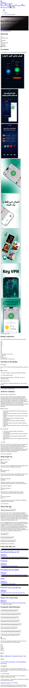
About (2, 682)
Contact (8, 682)
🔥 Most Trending (11, 661)
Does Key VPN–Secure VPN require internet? (10, 614)
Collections (19, 5)
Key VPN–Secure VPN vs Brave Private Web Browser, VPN (14, 557)
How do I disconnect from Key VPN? (8, 628)
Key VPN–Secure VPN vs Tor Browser (9, 566)
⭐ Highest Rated (18, 661)
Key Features (3, 534)
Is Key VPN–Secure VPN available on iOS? (9, 634)
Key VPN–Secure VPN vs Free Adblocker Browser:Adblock (14, 574)
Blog (24, 5)
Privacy (4, 682)
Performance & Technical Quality (7, 541)
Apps (8, 5)
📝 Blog (24, 656)
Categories (13, 5)
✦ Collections (20, 656)
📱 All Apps (3, 656)
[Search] (8, 7)
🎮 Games (8, 656)
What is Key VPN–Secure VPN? (7, 510)
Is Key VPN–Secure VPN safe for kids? (9, 617)
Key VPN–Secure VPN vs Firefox (8, 583)
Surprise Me (4, 7)
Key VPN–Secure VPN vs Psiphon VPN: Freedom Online (13, 602)
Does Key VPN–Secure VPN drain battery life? (10, 624)
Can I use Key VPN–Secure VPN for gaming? (10, 631)
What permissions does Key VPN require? (9, 621)
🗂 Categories (14, 656)
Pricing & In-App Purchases (6, 537)
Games (3, 5)
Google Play (4, 29)
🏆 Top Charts (4, 661)
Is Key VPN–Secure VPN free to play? (8, 610)
